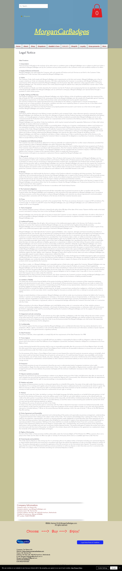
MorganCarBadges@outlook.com (31, 556)
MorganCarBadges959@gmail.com (27, 558)
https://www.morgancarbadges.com (33, 551)
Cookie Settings (102, 568)
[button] (97, 10)
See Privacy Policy (76, 568)
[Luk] (120, 567)
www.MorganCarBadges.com (37, 509)
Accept (114, 568)
